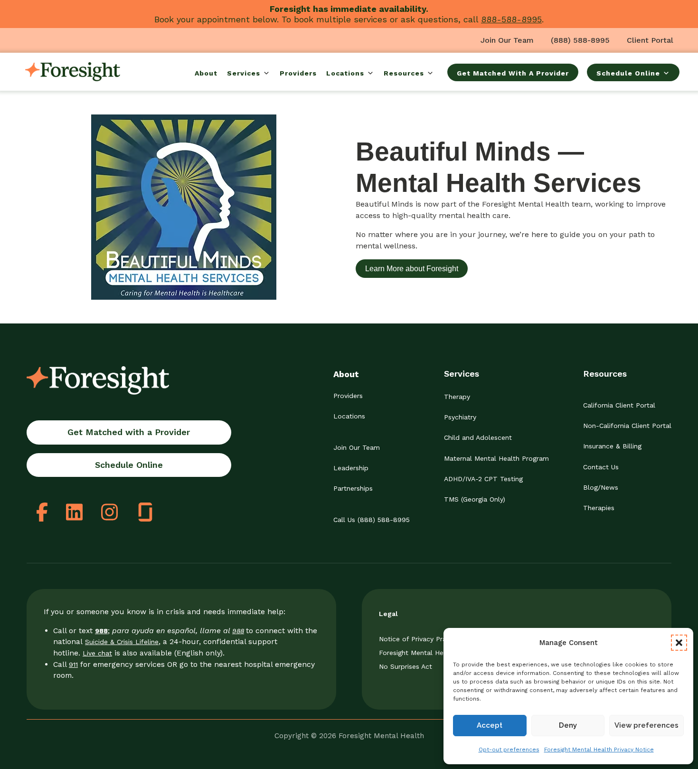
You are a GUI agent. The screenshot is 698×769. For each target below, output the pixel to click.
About (206, 73)
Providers (298, 73)
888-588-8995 (511, 19)
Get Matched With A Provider (513, 73)
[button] (679, 642)
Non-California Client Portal (627, 425)
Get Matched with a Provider (128, 432)
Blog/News (600, 487)
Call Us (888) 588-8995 (371, 519)
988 (238, 631)
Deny (568, 725)
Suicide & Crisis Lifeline (122, 642)
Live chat (97, 653)
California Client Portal (619, 405)
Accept (489, 725)
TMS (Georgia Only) (474, 499)
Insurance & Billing (612, 446)
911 (73, 664)
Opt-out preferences (509, 749)
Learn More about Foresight (411, 269)
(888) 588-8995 (580, 40)
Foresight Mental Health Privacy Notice (599, 749)
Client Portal (650, 40)
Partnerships (353, 488)
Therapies (598, 508)
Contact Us (601, 467)
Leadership (350, 468)
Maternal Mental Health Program (496, 458)
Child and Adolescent (478, 437)
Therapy (457, 396)
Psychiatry (460, 417)
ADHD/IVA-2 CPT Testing (483, 479)
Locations (345, 73)
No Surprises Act (405, 666)
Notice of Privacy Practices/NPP (430, 639)
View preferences (646, 725)
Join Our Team (507, 40)
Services (243, 73)
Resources (404, 73)
